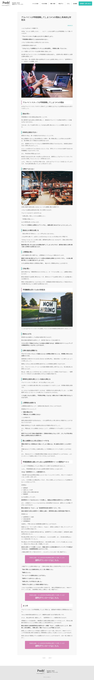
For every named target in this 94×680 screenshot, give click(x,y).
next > (50, 657)
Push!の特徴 (44, 3)
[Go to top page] (12, 7)
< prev (43, 657)
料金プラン (61, 3)
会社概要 (75, 3)
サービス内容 (35, 3)
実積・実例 (52, 3)
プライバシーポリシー (47, 677)
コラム (68, 3)
